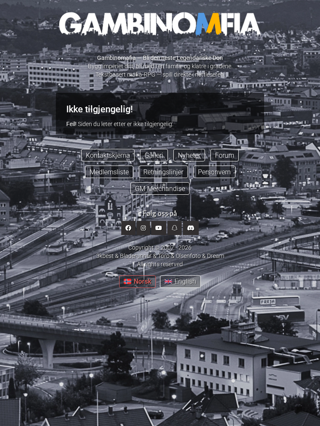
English (185, 281)
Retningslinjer (163, 172)
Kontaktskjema (108, 155)
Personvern (214, 172)
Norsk (142, 281)
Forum (224, 155)
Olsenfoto (188, 256)
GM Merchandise (160, 189)
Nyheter (189, 155)
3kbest (105, 256)
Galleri (154, 155)
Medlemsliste (109, 172)
